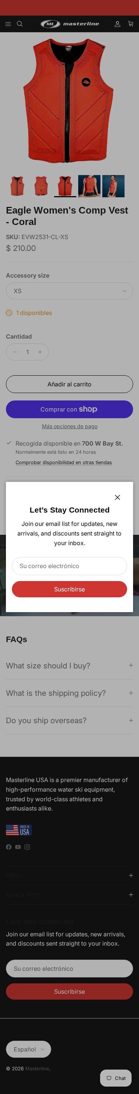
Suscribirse (69, 589)
